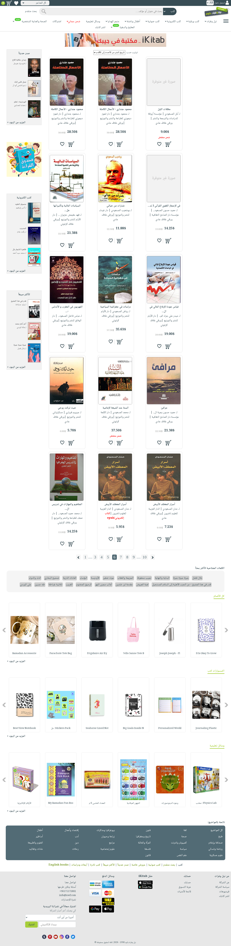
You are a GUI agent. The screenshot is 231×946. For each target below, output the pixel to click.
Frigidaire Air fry (97, 654)
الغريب (69, 584)
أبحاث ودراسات (79, 865)
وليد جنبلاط (20, 304)
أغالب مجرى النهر (103, 584)
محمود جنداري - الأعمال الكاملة (116, 109)
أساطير (39, 836)
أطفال (40, 830)
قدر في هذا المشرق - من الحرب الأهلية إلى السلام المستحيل (181, 584)
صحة (184, 836)
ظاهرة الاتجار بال (19, 249)
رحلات (75, 849)
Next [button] (4, 630)
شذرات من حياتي (115, 206)
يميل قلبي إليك (20, 82)
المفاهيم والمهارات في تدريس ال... (67, 506)
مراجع (112, 843)
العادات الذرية (69, 578)
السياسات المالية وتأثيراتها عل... (66, 208)
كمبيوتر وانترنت (179, 843)
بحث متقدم (169, 865)
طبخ (220, 836)
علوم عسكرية (216, 855)
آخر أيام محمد (20, 324)
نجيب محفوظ (144, 578)
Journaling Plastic (206, 728)
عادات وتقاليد (36, 849)
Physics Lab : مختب (206, 803)
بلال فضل (21, 348)
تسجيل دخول (220, 3)
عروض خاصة (138, 865)
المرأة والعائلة (144, 843)
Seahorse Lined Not (97, 728)
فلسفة (147, 849)
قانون (148, 855)
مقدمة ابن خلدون (124, 584)
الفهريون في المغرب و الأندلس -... (67, 309)
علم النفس (182, 855)
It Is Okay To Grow (206, 654)
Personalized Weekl (169, 728)
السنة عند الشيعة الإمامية (116, 408)
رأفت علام (21, 232)
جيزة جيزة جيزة (20, 345)
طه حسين (40, 584)
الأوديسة (95, 578)
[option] (206, 630)
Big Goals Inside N (133, 728)
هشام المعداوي (19, 105)
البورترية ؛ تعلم (20, 102)
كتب (180, 865)
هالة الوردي (21, 327)
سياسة (183, 849)
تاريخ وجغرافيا (143, 836)
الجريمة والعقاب (125, 578)
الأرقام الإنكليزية (24, 803)
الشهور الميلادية (133, 803)
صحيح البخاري (51, 578)
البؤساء (83, 578)
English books (58, 865)
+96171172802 (68, 891)
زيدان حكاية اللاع (19, 60)
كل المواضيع (217, 830)
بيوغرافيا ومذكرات (106, 830)
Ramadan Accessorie (24, 654)
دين (77, 843)
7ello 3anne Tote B (133, 654)
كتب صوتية (154, 865)
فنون (148, 830)
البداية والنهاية (162, 578)
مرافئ (164, 408)
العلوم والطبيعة (35, 843)
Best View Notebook (24, 728)
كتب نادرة (95, 865)
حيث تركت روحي (67, 408)
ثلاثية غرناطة (55, 584)
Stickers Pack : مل (60, 728)
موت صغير (108, 578)
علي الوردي (25, 584)
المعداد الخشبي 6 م (97, 803)
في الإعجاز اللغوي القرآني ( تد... (164, 206)
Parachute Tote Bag (61, 654)
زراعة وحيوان (108, 836)
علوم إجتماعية (107, 849)
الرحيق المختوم (83, 584)
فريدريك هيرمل (19, 63)
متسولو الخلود (20, 204)
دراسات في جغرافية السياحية (115, 307)
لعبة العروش (142, 584)
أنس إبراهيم (20, 208)
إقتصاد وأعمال (71, 830)
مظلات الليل (164, 109)
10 (145, 557)
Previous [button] (226, 630)
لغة (185, 830)
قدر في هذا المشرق (18, 301)
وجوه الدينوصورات (169, 803)
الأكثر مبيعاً (109, 865)
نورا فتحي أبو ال (19, 85)
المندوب (23, 228)
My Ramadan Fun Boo (60, 803)
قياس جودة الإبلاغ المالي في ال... (164, 309)
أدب (77, 836)
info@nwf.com (67, 895)
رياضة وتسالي (215, 849)
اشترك (31, 924)
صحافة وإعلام (216, 843)
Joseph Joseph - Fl (169, 654)
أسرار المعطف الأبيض (164, 504)
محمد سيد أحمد (19, 253)
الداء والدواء (35, 578)
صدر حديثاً (123, 865)
